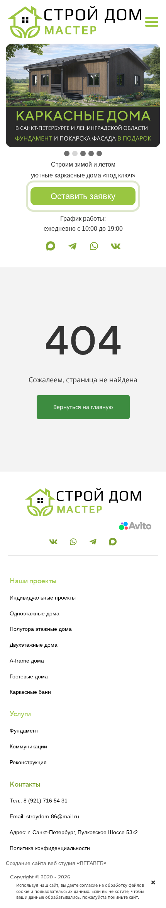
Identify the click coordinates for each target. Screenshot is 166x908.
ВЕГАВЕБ (91, 863)
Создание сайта (26, 863)
